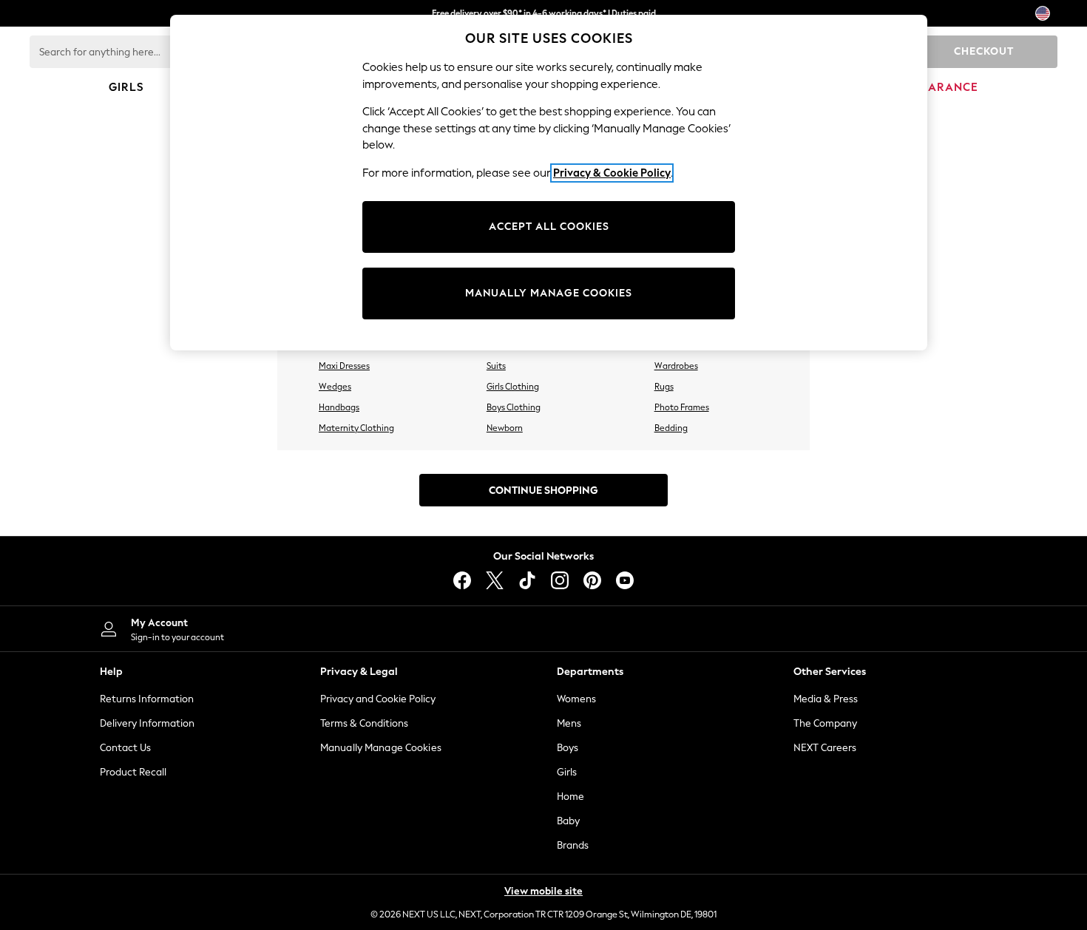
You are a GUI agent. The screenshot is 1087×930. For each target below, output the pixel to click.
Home (570, 796)
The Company (825, 723)
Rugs (664, 386)
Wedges (335, 386)
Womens (576, 699)
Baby (568, 821)
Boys (567, 747)
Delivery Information (147, 723)
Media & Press (825, 699)
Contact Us (125, 747)
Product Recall (133, 772)
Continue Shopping (543, 490)
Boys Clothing (514, 407)
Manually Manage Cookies (380, 747)
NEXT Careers (824, 747)
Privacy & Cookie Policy (612, 173)
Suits (496, 366)
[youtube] (625, 580)
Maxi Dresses (344, 366)
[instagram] (560, 580)
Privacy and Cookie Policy (378, 699)
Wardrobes (676, 366)
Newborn (505, 428)
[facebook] (462, 580)
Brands (573, 845)
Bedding (671, 428)
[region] (548, 182)
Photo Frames (681, 407)
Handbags (339, 407)
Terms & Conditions (364, 723)
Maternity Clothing (356, 428)
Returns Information (147, 699)
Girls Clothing (513, 386)
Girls (567, 772)
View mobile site (543, 891)
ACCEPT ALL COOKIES (549, 226)
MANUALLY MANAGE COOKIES (548, 293)
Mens (569, 723)
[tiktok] (527, 580)
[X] (494, 580)
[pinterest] (592, 580)
